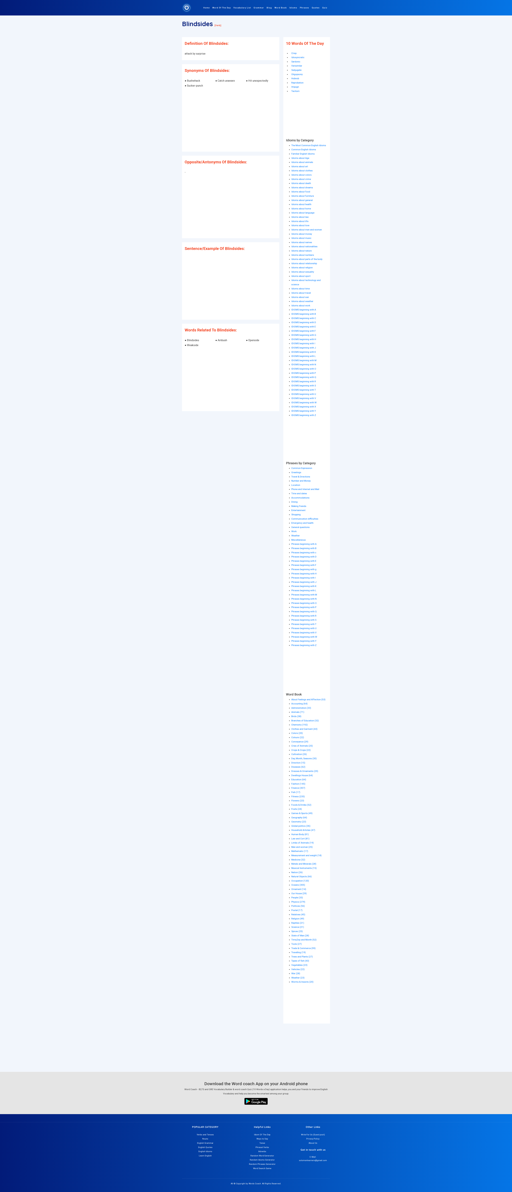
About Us (313, 1143)
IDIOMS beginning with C (303, 318)
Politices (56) (298, 906)
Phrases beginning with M (304, 594)
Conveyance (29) (299, 741)
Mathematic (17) (299, 851)
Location (295, 485)
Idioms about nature (301, 250)
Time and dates (299, 493)
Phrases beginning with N (304, 598)
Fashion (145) (298, 783)
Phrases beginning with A (304, 544)
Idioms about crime (301, 179)
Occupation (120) (300, 880)
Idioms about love (300, 225)
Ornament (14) (298, 889)
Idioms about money (301, 234)
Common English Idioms (303, 149)
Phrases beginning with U (304, 628)
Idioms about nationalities (304, 246)
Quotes (316, 8)
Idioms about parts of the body (306, 259)
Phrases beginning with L (303, 590)
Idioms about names (301, 242)
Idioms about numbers (302, 255)
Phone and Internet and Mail (305, 489)
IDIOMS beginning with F (303, 331)
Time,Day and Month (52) (304, 939)
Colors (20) (297, 733)
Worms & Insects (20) (302, 981)
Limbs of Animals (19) (302, 842)
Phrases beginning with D (304, 556)
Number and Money (301, 480)
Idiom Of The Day (262, 1135)
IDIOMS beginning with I (303, 343)
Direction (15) (298, 762)
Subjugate (296, 70)
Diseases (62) (298, 767)
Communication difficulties (304, 518)
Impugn (295, 86)
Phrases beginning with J (303, 582)
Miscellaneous (298, 540)
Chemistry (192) (299, 724)
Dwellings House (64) (302, 775)
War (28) (295, 973)
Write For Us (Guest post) (313, 1135)
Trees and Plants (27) (302, 956)
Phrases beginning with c (303, 552)
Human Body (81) (300, 834)
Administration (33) (301, 708)
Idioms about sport (301, 276)
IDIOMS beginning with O (303, 368)
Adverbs (262, 1151)
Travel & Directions (300, 476)
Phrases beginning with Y (303, 641)
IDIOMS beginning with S (303, 385)
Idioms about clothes (302, 170)
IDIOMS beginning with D (303, 322)
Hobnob (295, 78)
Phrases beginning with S (303, 620)
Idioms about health (301, 204)
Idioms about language (302, 212)
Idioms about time (300, 288)
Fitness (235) (298, 796)
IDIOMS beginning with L (303, 356)
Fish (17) (295, 792)
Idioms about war (300, 297)
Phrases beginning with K (303, 586)
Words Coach (255, 1184)
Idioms (293, 8)
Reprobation (297, 82)
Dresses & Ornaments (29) (304, 771)
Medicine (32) (298, 859)
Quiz (324, 8)
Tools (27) (296, 944)
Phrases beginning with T (303, 624)
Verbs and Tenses (205, 1135)
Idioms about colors (301, 175)
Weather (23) (298, 977)
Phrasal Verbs (262, 1147)
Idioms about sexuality (302, 271)
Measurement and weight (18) (306, 855)
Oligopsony (297, 74)
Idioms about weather (302, 301)
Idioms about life (299, 221)
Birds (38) (296, 716)
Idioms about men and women (306, 229)
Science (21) (297, 927)
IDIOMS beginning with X (303, 406)
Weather (295, 535)
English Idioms (205, 1151)
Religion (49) (297, 918)
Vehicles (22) (298, 969)
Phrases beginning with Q (304, 611)
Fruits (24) (296, 809)
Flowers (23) (297, 800)
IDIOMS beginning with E (303, 326)
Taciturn (295, 91)
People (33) (297, 897)
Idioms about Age (300, 158)
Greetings (296, 472)
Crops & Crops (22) (301, 750)
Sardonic (295, 61)
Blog (269, 8)
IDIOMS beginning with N (303, 364)
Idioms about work (300, 305)
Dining (294, 502)
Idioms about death (301, 183)
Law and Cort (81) (300, 838)
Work (294, 531)
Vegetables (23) (299, 965)
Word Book (281, 8)
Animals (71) (297, 712)
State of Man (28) (300, 935)
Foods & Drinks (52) (301, 805)
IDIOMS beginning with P (303, 373)
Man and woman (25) (302, 847)
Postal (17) (297, 910)
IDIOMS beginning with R (303, 381)
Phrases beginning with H (304, 573)
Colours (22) (297, 737)
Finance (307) (298, 788)
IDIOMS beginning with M (303, 360)
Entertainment (298, 510)
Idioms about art (299, 166)
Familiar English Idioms (303, 153)
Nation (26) (297, 872)
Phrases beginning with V (304, 632)
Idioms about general (302, 200)
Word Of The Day (221, 8)
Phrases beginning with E (303, 561)
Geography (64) (299, 817)
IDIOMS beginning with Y (303, 411)
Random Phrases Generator (262, 1164)
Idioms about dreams (302, 187)
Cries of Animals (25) (302, 745)
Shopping (296, 514)
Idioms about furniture (302, 196)
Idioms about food (300, 191)
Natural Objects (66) (301, 876)
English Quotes (205, 1147)
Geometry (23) (298, 821)
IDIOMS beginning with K (303, 352)
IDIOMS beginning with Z (303, 415)
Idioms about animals (302, 162)
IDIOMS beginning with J (303, 347)
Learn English (205, 1156)
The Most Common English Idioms (308, 145)
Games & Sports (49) (302, 813)
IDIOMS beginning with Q (303, 377)
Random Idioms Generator (262, 1160)
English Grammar (205, 1143)
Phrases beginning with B (303, 548)
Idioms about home (301, 208)
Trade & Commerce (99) (303, 948)
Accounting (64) (299, 703)
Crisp (294, 53)
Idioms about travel (301, 293)
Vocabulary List (242, 8)
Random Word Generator (262, 1156)
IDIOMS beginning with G (303, 335)
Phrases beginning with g (303, 569)
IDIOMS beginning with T (303, 389)
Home (206, 8)
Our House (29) (299, 893)
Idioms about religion (302, 267)
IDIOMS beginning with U (303, 394)
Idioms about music (301, 238)
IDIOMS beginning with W (304, 402)
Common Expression (301, 468)
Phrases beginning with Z (304, 645)
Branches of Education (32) (305, 720)
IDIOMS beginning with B (303, 314)
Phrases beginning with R (303, 615)
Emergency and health (302, 523)
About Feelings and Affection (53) (308, 699)
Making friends (298, 506)
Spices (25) (297, 931)
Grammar (259, 8)
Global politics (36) (300, 826)
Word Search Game (262, 1168)
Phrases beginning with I (303, 577)
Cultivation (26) (299, 754)
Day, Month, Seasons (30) (304, 758)
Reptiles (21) (297, 923)
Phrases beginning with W (304, 636)
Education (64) (298, 779)
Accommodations (300, 497)
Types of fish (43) (300, 960)
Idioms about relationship (304, 263)
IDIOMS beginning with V (303, 398)
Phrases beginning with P (303, 607)
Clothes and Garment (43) (304, 729)
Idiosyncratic (297, 57)
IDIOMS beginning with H (303, 339)
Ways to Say (262, 1139)
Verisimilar (296, 65)
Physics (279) (298, 901)
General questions (300, 527)
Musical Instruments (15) (304, 868)
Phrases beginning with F (303, 565)
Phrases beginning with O (304, 603)
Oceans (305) (298, 885)
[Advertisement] (231, 120)
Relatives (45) (298, 914)
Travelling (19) (298, 952)
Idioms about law (300, 217)
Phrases (304, 8)
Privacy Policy (313, 1139)
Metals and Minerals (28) (303, 863)
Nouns (205, 1139)
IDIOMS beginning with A (303, 309)
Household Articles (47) (303, 830)
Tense (262, 1143)
